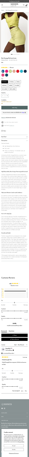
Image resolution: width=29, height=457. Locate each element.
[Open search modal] (23, 4)
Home (2, 10)
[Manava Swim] (14, 4)
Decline (14, 449)
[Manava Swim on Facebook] (2, 409)
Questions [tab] (11, 331)
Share (4, 131)
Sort (15, 345)
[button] (14, 67)
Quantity (3, 93)
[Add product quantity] (7, 95)
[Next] (24, 1)
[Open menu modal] (2, 4)
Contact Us (11, 125)
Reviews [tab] (4, 331)
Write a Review (17, 339)
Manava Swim (4, 60)
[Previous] (5, 1)
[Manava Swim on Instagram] (5, 409)
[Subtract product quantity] (2, 95)
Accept (13, 446)
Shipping (3, 117)
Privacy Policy (21, 442)
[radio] (2, 71)
